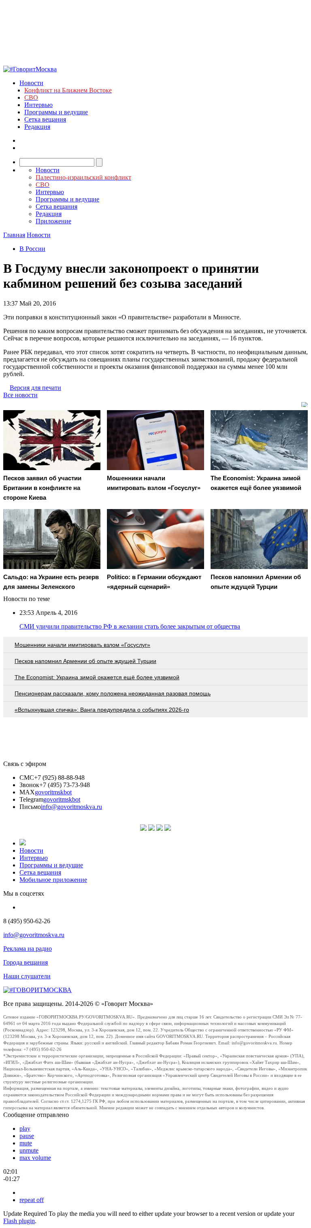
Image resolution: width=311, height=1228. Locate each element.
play (24, 1128)
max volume (35, 1157)
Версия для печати (35, 387)
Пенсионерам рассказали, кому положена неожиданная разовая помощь (113, 693)
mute (25, 1143)
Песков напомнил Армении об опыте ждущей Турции (85, 661)
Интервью (38, 104)
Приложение (53, 221)
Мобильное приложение (53, 879)
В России (32, 248)
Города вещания (25, 962)
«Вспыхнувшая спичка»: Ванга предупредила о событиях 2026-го (102, 709)
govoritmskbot (53, 792)
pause (26, 1135)
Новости (31, 82)
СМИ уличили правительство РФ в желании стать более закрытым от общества (129, 626)
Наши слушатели (27, 976)
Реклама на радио (27, 948)
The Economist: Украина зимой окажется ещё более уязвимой (97, 677)
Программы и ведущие (56, 112)
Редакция (37, 126)
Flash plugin (19, 1220)
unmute (28, 1150)
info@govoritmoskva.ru (71, 806)
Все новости (20, 395)
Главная (14, 234)
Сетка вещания (45, 119)
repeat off (31, 1199)
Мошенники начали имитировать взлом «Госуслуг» (82, 645)
